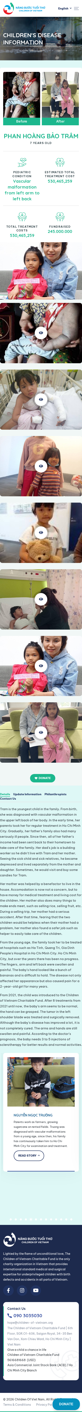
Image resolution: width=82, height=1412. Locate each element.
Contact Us (8, 798)
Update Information (27, 794)
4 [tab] (26, 1219)
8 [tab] (46, 1219)
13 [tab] (71, 1219)
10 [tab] (56, 1219)
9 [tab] (51, 1219)
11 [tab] (61, 1219)
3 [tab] (21, 1219)
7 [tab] (41, 1219)
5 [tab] (31, 1219)
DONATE (66, 1404)
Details (5, 794)
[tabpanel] (41, 1112)
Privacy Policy (46, 1405)
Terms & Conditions (17, 1405)
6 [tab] (36, 1219)
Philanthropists (55, 794)
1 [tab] (11, 1219)
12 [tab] (66, 1219)
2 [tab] (16, 1219)
